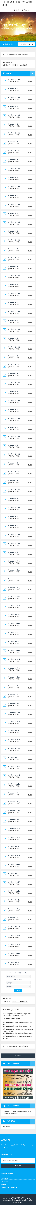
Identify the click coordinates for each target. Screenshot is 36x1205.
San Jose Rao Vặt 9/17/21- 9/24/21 (20, 383)
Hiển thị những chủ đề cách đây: (18, 973)
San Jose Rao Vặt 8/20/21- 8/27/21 (20, 436)
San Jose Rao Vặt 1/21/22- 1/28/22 (20, 79)
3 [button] (17, 65)
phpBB (18, 1200)
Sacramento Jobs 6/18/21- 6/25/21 (20, 695)
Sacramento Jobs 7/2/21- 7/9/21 (19, 561)
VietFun (11, 81)
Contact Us (5, 1178)
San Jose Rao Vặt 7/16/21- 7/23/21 (20, 534)
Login (17, 10)
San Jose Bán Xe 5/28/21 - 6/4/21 (19, 900)
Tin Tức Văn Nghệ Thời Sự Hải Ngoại (17, 3)
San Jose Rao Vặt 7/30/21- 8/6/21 (20, 490)
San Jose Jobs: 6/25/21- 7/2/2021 (20, 632)
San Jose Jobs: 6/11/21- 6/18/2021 (20, 766)
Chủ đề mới (9, 62)
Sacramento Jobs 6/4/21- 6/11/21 (20, 829)
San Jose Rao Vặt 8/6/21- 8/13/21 (20, 472)
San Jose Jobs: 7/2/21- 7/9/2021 (19, 597)
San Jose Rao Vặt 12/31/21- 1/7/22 (20, 133)
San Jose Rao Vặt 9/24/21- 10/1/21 (20, 365)
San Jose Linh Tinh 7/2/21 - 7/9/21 (20, 623)
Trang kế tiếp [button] (23, 65)
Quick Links (9, 44)
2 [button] (15, 65)
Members (4, 1184)
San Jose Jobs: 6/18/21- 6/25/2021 (20, 722)
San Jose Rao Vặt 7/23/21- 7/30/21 (20, 507)
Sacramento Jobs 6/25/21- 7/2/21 (20, 668)
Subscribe (18, 1165)
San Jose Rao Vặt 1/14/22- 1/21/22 (20, 97)
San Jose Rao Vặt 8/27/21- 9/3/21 (20, 418)
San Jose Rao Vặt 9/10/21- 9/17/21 (20, 400)
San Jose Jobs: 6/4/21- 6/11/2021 (20, 837)
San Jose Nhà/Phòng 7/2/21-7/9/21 (20, 614)
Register (26, 10)
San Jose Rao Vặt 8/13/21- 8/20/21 (20, 454)
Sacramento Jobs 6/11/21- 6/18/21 (20, 793)
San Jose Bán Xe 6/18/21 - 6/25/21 (20, 748)
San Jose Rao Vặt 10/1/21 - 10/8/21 (20, 347)
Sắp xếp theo (18, 979)
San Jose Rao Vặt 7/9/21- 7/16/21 (20, 543)
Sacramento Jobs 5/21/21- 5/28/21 (20, 918)
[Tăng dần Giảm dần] (18, 986)
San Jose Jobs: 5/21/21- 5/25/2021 (20, 936)
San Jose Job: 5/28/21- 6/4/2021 (19, 882)
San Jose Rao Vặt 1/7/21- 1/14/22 (20, 115)
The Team (4, 1181)
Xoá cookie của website (9, 1187)
